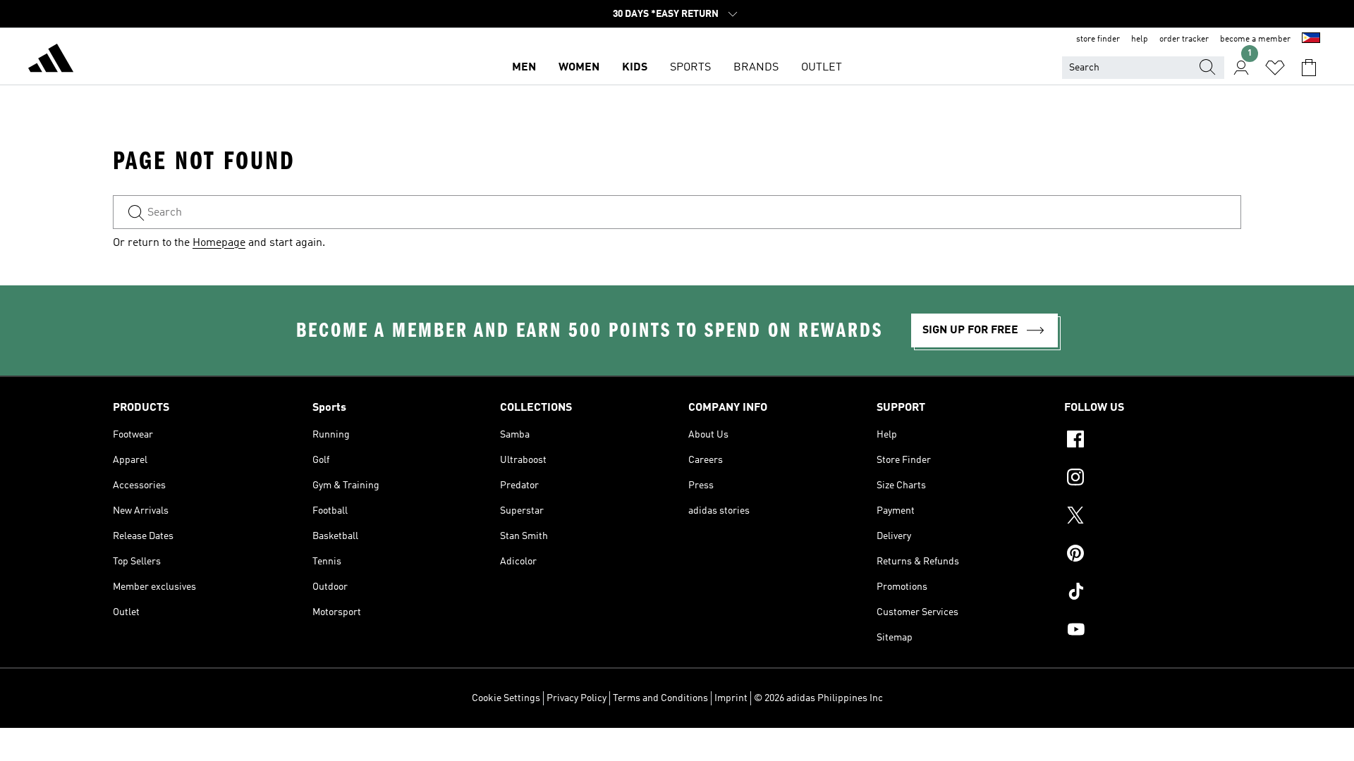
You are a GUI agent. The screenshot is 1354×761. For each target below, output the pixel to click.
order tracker (1184, 39)
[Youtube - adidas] (1152, 631)
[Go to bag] (1309, 68)
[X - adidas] (1152, 517)
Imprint (731, 698)
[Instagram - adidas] (1152, 479)
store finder (1098, 39)
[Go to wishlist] (1275, 68)
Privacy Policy (576, 698)
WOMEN (579, 67)
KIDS (634, 67)
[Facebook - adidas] (1152, 441)
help (1139, 39)
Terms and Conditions (660, 698)
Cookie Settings (506, 698)
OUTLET (821, 67)
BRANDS (756, 67)
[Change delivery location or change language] (1311, 39)
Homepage (219, 243)
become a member (1255, 39)
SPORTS (690, 67)
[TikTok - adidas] (1152, 593)
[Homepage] (50, 61)
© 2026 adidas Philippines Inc (818, 698)
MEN (524, 67)
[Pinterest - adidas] (1152, 555)
